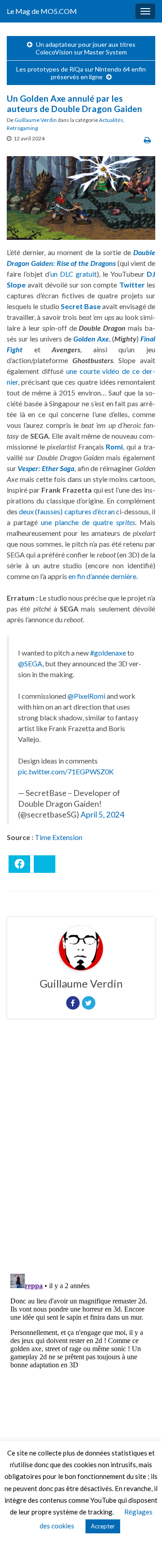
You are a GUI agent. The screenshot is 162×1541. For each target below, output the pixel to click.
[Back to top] (141, 1521)
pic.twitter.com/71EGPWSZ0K (66, 771)
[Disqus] (81, 1149)
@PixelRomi (86, 696)
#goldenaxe (108, 652)
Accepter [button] (103, 1526)
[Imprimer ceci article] (147, 139)
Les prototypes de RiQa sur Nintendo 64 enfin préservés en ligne (81, 73)
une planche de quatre (88, 522)
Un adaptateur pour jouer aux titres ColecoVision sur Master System (85, 48)
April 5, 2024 (102, 814)
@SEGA (30, 663)
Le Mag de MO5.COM (42, 11)
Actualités (111, 120)
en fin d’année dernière (102, 576)
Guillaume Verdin (35, 120)
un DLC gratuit (73, 274)
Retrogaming (22, 128)
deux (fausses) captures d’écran (67, 511)
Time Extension (58, 837)
